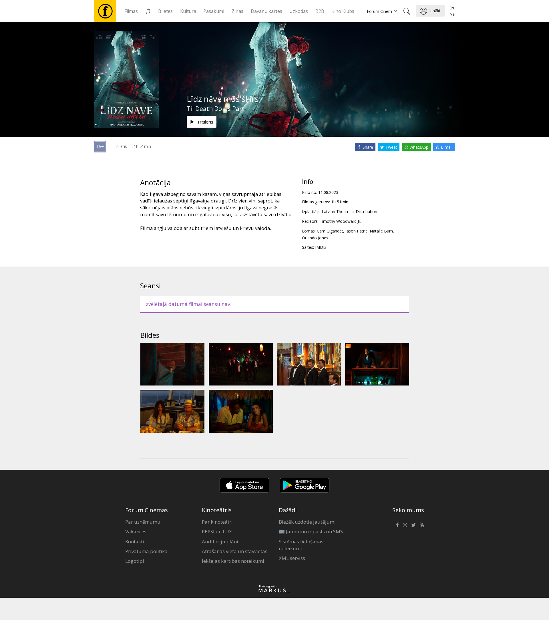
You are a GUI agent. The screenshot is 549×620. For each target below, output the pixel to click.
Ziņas (237, 11)
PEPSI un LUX (217, 531)
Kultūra (188, 11)
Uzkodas (298, 11)
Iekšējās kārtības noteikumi (233, 561)
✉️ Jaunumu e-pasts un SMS (311, 531)
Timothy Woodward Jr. (340, 221)
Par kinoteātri (217, 521)
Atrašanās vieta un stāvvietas (234, 551)
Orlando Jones (315, 238)
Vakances (135, 531)
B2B (319, 11)
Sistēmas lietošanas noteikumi (301, 545)
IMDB (320, 247)
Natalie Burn (381, 231)
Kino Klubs (342, 11)
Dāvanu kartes (266, 11)
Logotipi (134, 561)
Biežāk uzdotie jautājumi (307, 521)
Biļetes (165, 11)
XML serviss (292, 558)
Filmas (131, 11)
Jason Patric (356, 231)
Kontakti (134, 541)
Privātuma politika (146, 551)
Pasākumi (213, 11)
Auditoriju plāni (220, 541)
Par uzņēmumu (142, 521)
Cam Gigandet (330, 231)
